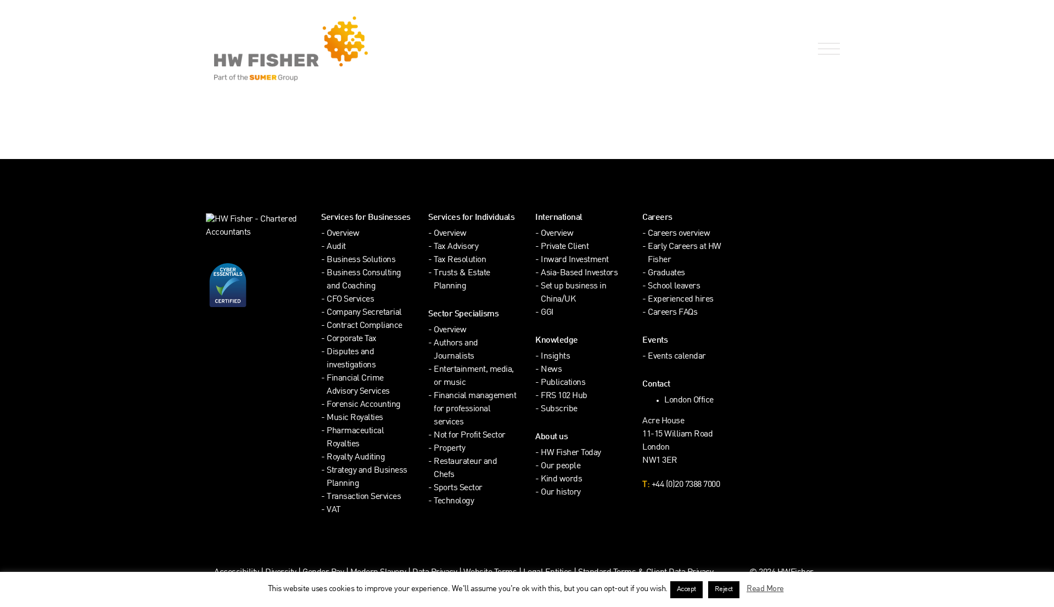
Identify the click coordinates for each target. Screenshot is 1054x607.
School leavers (674, 286)
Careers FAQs (672, 313)
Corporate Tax (352, 339)
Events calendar (677, 357)
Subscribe (559, 409)
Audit (336, 247)
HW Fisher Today (571, 453)
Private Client (564, 247)
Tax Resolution (460, 260)
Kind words (561, 479)
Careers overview (679, 234)
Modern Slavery (379, 573)
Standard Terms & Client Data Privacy (645, 573)
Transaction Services (364, 497)
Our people (560, 466)
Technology (454, 501)
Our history (561, 493)
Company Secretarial (364, 313)
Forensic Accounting (364, 405)
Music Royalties (355, 418)
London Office (689, 400)
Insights (555, 357)
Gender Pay (323, 573)
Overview (343, 234)
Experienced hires (681, 300)
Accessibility (236, 573)
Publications (563, 383)
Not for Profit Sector (470, 436)
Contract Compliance (364, 326)
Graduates (666, 273)
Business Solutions (361, 260)
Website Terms (490, 573)
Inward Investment (575, 260)
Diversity (280, 573)
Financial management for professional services (475, 409)
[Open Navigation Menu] (827, 49)
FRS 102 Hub (564, 396)
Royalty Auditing (356, 457)
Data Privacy (434, 573)
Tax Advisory (456, 247)
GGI (547, 313)
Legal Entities (547, 573)
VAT (334, 510)
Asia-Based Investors (579, 273)
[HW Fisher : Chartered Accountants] (366, 48)
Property (449, 449)
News (551, 370)
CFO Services (350, 300)
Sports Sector (458, 488)
